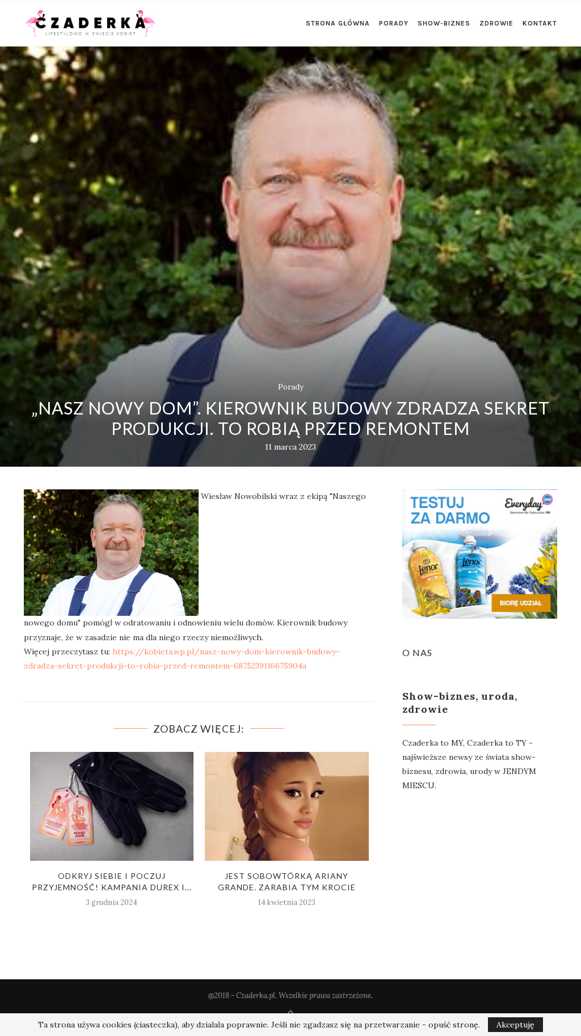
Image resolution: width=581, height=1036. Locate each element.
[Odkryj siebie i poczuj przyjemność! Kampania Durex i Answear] (112, 806)
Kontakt (540, 23)
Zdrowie (496, 23)
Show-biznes (444, 23)
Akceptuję (515, 1025)
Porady (394, 23)
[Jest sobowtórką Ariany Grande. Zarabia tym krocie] (287, 806)
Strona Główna (338, 23)
